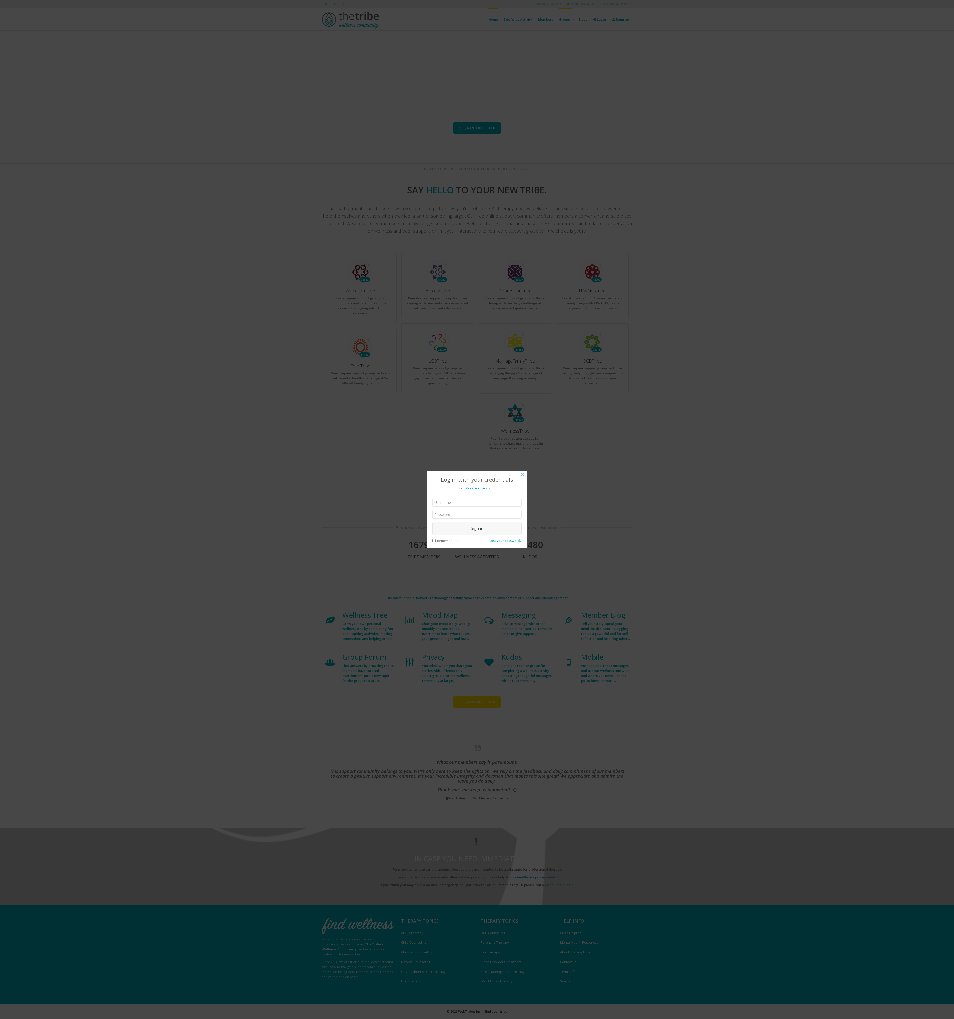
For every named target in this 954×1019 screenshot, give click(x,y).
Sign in (477, 528)
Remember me (448, 540)
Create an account (480, 488)
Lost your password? (505, 540)
